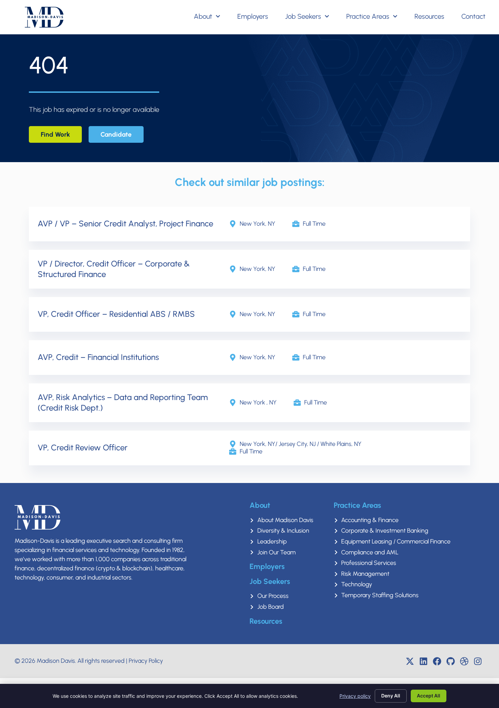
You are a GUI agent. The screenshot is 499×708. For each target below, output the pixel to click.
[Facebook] (437, 661)
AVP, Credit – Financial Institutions (98, 357)
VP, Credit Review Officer (83, 447)
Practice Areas (367, 16)
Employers (252, 16)
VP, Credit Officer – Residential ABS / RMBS (116, 314)
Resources (429, 16)
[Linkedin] (423, 661)
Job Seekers (303, 16)
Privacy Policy (146, 660)
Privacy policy (355, 696)
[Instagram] (478, 661)
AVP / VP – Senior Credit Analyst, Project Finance (125, 223)
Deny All (390, 695)
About (203, 16)
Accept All (428, 695)
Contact (473, 16)
